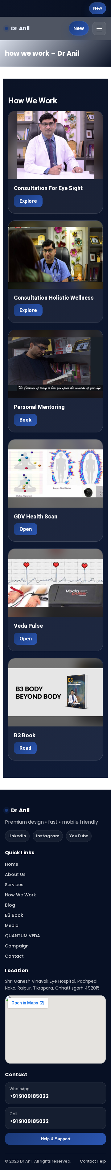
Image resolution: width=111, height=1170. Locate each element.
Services (14, 885)
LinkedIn (17, 836)
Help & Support (55, 1139)
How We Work (20, 895)
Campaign (17, 946)
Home (11, 864)
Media (11, 925)
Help (101, 1161)
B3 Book (14, 915)
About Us (15, 874)
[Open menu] (99, 28)
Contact (14, 956)
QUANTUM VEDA (22, 936)
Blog (10, 905)
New (97, 8)
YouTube (78, 836)
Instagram (48, 836)
